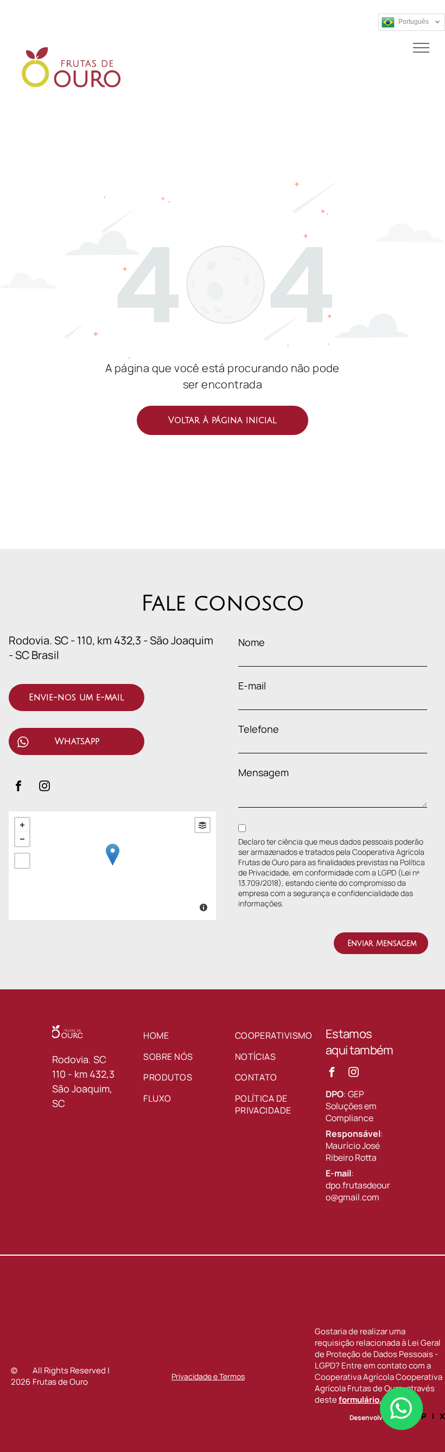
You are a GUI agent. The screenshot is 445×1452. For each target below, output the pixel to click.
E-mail (252, 685)
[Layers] (202, 825)
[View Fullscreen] (22, 861)
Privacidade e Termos (208, 1376)
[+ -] (112, 865)
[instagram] (44, 787)
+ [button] (22, 825)
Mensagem (263, 772)
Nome (251, 642)
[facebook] (18, 787)
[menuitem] (183, 1035)
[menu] (421, 48)
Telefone (258, 728)
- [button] (22, 839)
